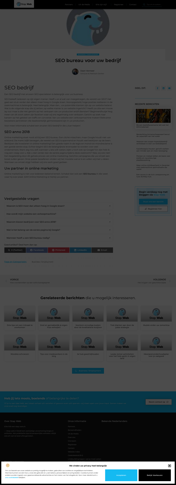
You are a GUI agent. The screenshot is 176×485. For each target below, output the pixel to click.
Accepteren (121, 475)
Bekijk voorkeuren (155, 475)
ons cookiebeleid (11, 477)
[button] (169, 465)
